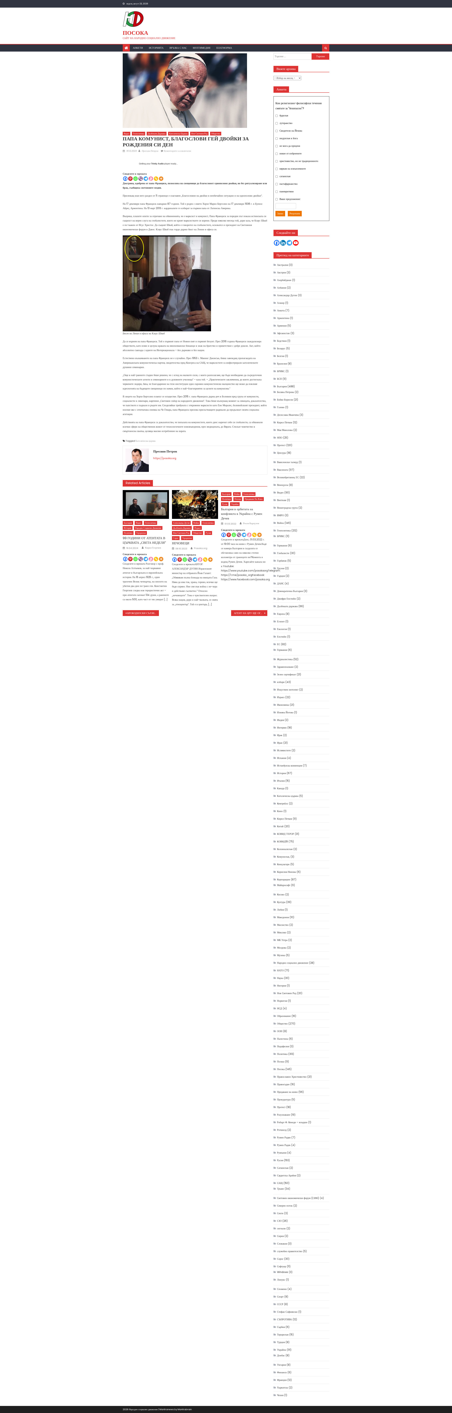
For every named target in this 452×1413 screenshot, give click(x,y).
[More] (161, 178)
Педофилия (283, 1046)
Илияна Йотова (285, 712)
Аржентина (283, 318)
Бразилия (282, 363)
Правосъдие (283, 1084)
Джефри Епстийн (286, 598)
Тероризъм (141, 532)
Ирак (279, 735)
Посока (135, 33)
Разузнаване (283, 1114)
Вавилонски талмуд (287, 462)
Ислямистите (284, 750)
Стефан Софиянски (287, 1312)
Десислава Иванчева (288, 415)
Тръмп (280, 1188)
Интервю (282, 727)
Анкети (138, 48)
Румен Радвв (284, 1137)
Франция (282, 1380)
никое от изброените (290, 153)
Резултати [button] (295, 213)
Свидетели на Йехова (290, 130)
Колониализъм (285, 849)
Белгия (280, 356)
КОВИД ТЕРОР (285, 834)
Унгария (281, 1365)
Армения (282, 325)
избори (281, 682)
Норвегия (282, 1001)
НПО (279, 437)
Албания (281, 287)
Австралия (282, 265)
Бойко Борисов (285, 399)
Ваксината (282, 470)
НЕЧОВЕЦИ (180, 543)
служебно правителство (289, 1251)
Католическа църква (178, 133)
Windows (282, 1272)
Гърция (281, 576)
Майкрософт (283, 885)
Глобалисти (283, 553)
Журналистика (285, 659)
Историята (156, 48)
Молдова (281, 947)
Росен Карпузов (251, 523)
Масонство (283, 925)
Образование (284, 1016)
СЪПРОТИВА (284, 1319)
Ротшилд (282, 1130)
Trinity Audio (157, 163)
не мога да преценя (289, 146)
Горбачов (282, 560)
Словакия (282, 1243)
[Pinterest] (130, 178)
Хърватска (282, 1387)
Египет (281, 621)
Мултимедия (201, 48)
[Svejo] (151, 178)
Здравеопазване (285, 667)
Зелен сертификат (286, 674)
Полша (280, 1061)
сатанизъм (284, 176)
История (127, 527)
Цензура (281, 453)
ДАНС (280, 583)
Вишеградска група (287, 507)
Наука (280, 978)
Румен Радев (283, 1145)
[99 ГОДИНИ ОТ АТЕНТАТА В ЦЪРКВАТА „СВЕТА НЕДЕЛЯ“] (146, 504)
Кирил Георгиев (153, 547)
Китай (280, 826)
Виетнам (281, 500)
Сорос (176, 538)
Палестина (282, 1039)
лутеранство (285, 123)
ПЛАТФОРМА (224, 48)
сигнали (281, 1228)
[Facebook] (125, 178)
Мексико (281, 932)
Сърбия (281, 1327)
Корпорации (283, 879)
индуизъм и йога (288, 138)
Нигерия (281, 985)
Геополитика (138, 133)
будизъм (283, 115)
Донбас (281, 1355)
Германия (282, 545)
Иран (279, 743)
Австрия (281, 272)
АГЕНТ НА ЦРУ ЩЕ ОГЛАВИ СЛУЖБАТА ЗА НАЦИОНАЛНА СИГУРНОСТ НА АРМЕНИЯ (250, 613)
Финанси (282, 1372)
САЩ (280, 1183)
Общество (215, 133)
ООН (279, 1031)
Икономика (283, 705)
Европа (281, 614)
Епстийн (281, 636)
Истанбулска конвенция (289, 765)
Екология (282, 629)
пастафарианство (288, 184)
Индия (280, 720)
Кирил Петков (284, 422)
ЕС (278, 644)
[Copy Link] (156, 178)
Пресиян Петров (150, 151)
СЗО (279, 1221)
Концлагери (283, 864)
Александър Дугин (181, 522)
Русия (208, 532)
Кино (280, 811)
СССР (280, 1304)
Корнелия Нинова (286, 872)
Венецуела (282, 485)
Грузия (280, 568)
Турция (281, 1342)
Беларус (281, 348)
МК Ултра (282, 940)
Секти (280, 1213)
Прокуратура (284, 1099)
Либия (280, 909)
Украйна (235, 504)
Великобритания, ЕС (288, 477)
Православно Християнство (292, 1077)
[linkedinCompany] (283, 243)
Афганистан (283, 333)
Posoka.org (200, 548)
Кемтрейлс (282, 803)
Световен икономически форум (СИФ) (298, 1198)
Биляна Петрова (285, 392)
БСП (279, 379)
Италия (281, 781)
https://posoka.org (164, 458)
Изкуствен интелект (287, 689)
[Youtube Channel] (296, 243)
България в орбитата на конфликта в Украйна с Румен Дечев (241, 513)
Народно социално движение (148, 527)
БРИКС (281, 371)
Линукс (281, 1279)
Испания (281, 758)
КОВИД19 (282, 841)
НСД (279, 1008)
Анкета (281, 310)
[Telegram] (146, 178)
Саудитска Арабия (286, 1175)
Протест (281, 445)
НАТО (280, 970)
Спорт (280, 1296)
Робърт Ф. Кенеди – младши (292, 1122)
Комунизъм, (283, 856)
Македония (283, 917)
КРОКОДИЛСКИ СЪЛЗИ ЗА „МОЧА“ (143, 613)
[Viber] (140, 178)
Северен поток (285, 1205)
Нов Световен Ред (199, 133)
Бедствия (282, 341)
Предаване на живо (254, 498)
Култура (281, 902)
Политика (128, 532)
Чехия (280, 1395)
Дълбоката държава (156, 133)
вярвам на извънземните (292, 168)
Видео (126, 133)
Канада (280, 788)
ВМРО (280, 515)
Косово (280, 894)
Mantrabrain (185, 1409)
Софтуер (281, 1266)
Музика (281, 955)
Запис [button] (280, 213)
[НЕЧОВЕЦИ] (195, 504)
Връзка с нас (178, 48)
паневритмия (286, 191)
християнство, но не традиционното (298, 161)
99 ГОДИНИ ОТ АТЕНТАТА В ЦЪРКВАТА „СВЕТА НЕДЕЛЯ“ (144, 540)
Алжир (280, 303)
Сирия (280, 1236)
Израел (197, 527)
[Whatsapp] (135, 178)
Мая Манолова (285, 430)
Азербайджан (284, 280)
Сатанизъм (283, 1168)
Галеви (280, 407)
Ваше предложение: (290, 199)
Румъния (281, 1152)
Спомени (282, 1289)
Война (196, 522)
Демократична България (290, 591)
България (128, 522)
